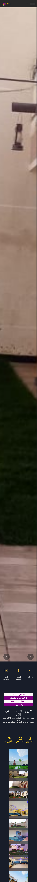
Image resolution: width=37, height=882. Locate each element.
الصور (29, 741)
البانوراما (9, 741)
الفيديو (21, 741)
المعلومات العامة (17, 694)
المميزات (17, 704)
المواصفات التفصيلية (18, 698)
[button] (6, 657)
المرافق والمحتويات (18, 701)
